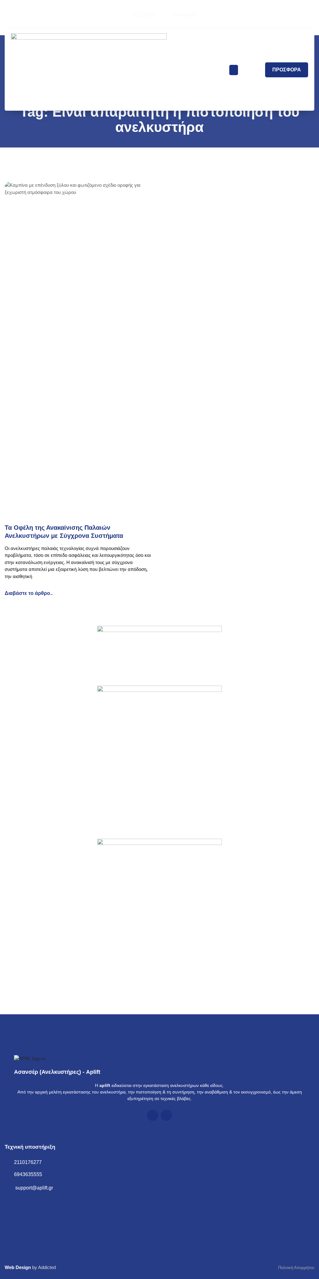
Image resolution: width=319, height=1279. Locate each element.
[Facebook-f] (152, 1115)
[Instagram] (166, 1115)
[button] (233, 70)
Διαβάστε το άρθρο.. (29, 593)
